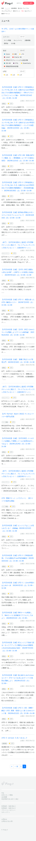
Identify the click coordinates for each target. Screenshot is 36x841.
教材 (3, 8)
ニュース (7, 8)
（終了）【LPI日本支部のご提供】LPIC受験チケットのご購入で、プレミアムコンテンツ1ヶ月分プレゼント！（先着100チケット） (18, 245)
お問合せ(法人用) (7, 821)
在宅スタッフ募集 (7, 795)
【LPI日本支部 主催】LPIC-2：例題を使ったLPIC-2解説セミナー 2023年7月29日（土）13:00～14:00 (18, 302)
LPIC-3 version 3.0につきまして (14, 738)
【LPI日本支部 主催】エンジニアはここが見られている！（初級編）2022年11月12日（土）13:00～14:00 (18, 528)
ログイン (19, 3)
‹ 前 (16, 766)
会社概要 (4, 797)
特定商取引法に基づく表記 (10, 799)
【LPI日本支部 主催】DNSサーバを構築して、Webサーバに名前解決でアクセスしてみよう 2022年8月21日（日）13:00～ (17, 615)
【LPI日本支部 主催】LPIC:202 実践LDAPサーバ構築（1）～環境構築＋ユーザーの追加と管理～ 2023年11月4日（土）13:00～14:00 (18, 158)
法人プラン (28, 11)
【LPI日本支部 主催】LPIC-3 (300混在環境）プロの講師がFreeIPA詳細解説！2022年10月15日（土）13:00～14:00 (18, 558)
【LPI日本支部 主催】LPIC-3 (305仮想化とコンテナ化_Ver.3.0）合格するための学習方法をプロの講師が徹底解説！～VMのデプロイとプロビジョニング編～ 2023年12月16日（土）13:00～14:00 (18, 92)
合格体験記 (14, 8)
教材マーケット (6, 13)
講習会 (6, 43)
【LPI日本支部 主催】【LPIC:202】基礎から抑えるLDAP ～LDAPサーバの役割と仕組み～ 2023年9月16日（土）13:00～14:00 (18, 272)
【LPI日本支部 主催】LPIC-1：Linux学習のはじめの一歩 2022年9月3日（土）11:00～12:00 (18, 585)
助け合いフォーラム (23, 8)
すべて (22, 37)
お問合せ (4, 819)
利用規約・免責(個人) (9, 806)
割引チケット (16, 11)
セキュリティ (6, 812)
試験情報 (27, 40)
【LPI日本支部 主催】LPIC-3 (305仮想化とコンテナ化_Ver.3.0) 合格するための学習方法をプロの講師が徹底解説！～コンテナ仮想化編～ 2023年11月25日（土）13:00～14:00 (18, 125)
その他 (13, 43)
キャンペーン (18, 40)
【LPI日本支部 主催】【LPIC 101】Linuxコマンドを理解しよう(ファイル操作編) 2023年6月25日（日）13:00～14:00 (18, 332)
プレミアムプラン (6, 11)
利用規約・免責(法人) (9, 808)
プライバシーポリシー (9, 810)
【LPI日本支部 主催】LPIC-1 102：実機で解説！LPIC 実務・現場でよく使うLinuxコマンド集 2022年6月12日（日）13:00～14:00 (18, 710)
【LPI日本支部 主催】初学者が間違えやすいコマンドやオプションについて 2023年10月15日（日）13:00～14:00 (18, 215)
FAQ (22, 11)
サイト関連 (7, 40)
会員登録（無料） (28, 3)
